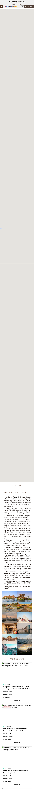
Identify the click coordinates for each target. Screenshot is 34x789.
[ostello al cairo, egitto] (17, 3)
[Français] (12, 6)
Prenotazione (29, 7)
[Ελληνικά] (8, 6)
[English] (6, 6)
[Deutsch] (10, 6)
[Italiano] (14, 6)
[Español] (16, 6)
